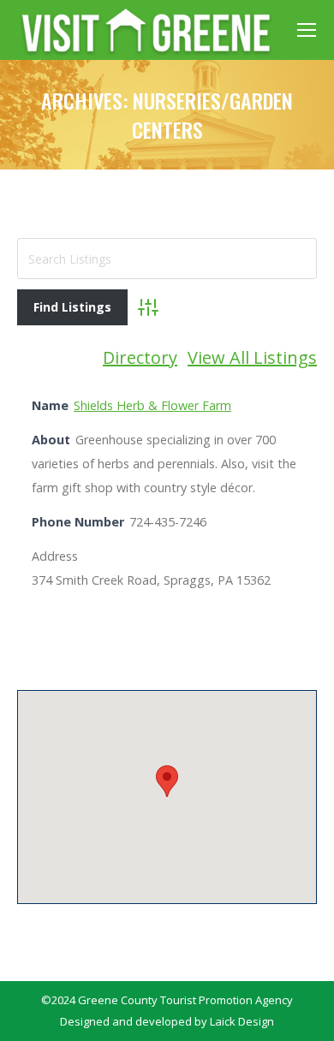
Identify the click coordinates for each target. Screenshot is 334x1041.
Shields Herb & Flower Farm (152, 405)
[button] (167, 781)
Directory (140, 357)
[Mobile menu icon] (306, 30)
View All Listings (252, 357)
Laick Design (242, 1021)
